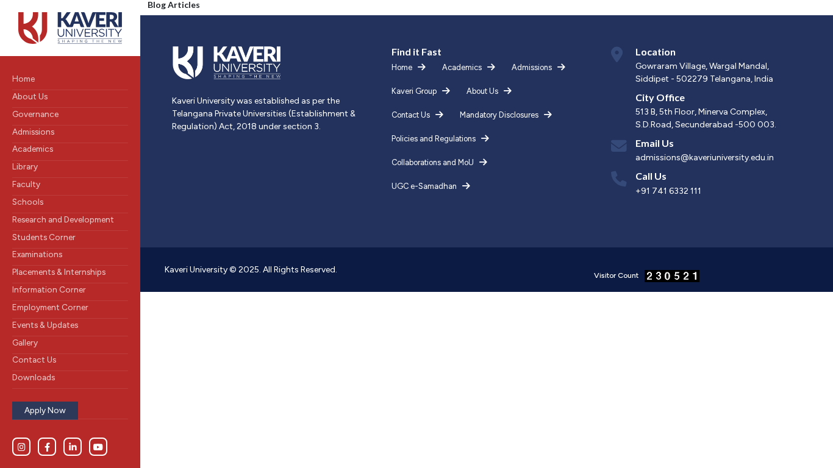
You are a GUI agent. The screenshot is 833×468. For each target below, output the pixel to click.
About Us (30, 96)
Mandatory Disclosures (499, 114)
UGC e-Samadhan (424, 186)
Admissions (33, 131)
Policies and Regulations (433, 138)
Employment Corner (50, 307)
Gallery (25, 342)
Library (25, 166)
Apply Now (45, 410)
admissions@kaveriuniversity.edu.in (704, 157)
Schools (27, 202)
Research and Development (63, 219)
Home (23, 78)
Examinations (37, 254)
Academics (32, 149)
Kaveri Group (414, 91)
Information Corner (49, 289)
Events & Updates (45, 325)
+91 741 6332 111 (668, 191)
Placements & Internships (58, 272)
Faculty (26, 184)
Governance (35, 114)
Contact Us (34, 359)
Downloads (33, 377)
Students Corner (44, 237)
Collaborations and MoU (432, 162)
